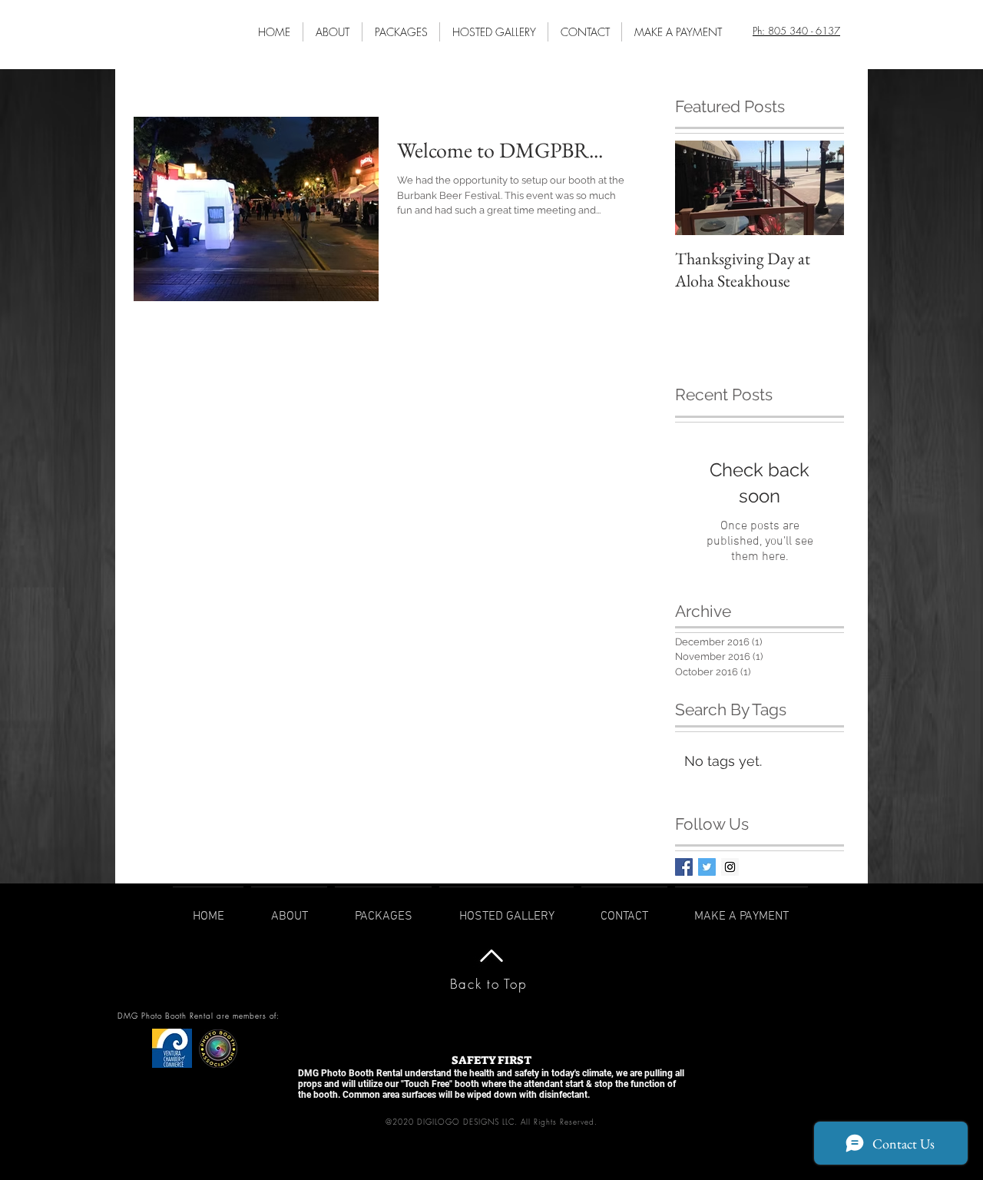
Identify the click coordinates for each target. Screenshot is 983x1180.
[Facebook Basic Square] (684, 867)
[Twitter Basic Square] (707, 867)
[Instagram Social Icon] (730, 867)
